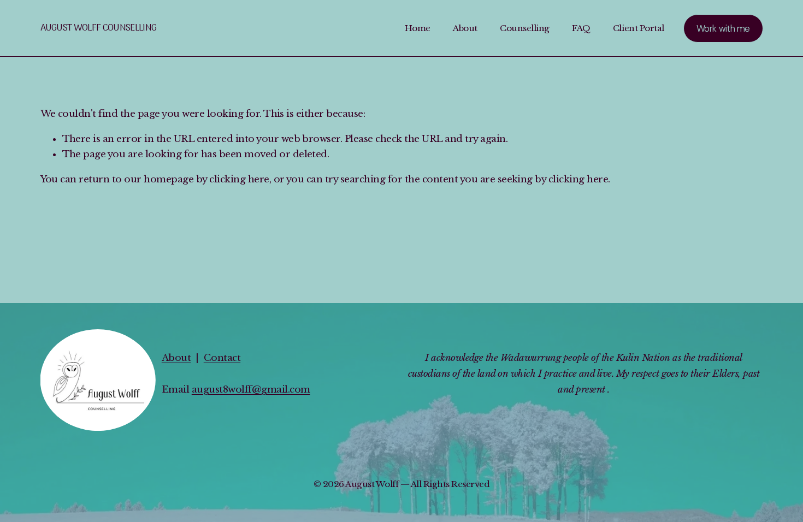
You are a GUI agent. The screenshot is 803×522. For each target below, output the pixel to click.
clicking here (239, 179)
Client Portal (638, 28)
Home (417, 28)
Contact (222, 358)
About (465, 28)
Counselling (525, 28)
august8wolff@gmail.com (251, 389)
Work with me (723, 28)
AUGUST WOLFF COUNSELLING (98, 28)
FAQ (581, 28)
